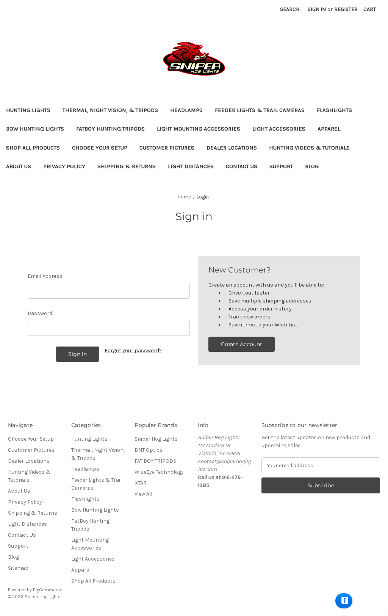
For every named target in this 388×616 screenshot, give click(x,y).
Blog (312, 166)
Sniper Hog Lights (156, 439)
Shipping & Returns (126, 166)
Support (281, 166)
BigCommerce (48, 589)
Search (289, 9)
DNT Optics (149, 450)
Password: (40, 313)
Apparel (329, 128)
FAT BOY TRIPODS (155, 461)
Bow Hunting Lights (35, 128)
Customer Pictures (166, 147)
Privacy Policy (64, 166)
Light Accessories (278, 128)
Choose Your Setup (99, 147)
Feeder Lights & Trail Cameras (260, 110)
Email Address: (46, 276)
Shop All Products (33, 147)
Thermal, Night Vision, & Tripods (110, 110)
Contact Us (241, 166)
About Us (18, 166)
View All (143, 494)
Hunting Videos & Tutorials (309, 147)
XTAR (141, 483)
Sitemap (18, 568)
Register (346, 9)
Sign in (317, 9)
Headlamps (186, 110)
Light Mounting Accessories (198, 128)
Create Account (241, 344)
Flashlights (334, 110)
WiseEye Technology (159, 472)
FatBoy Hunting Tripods (110, 128)
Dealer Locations (232, 147)
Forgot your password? (133, 350)
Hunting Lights (28, 110)
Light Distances (191, 166)
